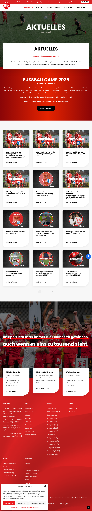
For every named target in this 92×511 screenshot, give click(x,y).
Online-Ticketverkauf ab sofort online (15, 233)
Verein (39, 7)
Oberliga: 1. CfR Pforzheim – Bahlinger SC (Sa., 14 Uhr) (45, 154)
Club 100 (85, 2)
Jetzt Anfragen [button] (72, 391)
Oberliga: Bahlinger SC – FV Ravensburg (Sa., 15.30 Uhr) (15, 193)
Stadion (68, 7)
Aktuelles (28, 7)
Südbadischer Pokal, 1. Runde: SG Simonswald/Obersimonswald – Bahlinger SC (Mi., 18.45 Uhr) (75, 195)
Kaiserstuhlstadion (9, 464)
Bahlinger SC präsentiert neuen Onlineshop (75, 233)
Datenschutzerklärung (26, 507)
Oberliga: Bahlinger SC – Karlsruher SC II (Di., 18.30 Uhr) (75, 154)
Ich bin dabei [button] (11, 391)
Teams (49, 7)
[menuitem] (18, 2)
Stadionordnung (8, 473)
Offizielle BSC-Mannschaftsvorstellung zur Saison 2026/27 (75, 273)
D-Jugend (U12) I (53, 441)
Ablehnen (21, 503)
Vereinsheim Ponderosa (11, 476)
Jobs (55, 2)
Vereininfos (29, 409)
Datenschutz (69, 498)
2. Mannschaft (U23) (54, 412)
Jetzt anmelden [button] (46, 108)
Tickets (19, 2)
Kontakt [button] (63, 2)
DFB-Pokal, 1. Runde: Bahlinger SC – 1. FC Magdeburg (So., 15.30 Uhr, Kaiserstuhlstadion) (15, 154)
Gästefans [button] (30, 2)
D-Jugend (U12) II (53, 444)
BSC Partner (29, 480)
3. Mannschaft (52, 415)
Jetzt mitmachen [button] (42, 389)
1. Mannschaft (52, 409)
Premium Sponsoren (32, 470)
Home (42, 32)
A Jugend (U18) (52, 422)
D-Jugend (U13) (52, 438)
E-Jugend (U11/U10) (53, 448)
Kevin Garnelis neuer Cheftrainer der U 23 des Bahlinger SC (45, 233)
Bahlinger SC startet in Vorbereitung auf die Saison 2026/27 (44, 273)
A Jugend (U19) (52, 418)
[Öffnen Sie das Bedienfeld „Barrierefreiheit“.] (88, 256)
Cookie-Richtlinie (14, 507)
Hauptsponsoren (31, 467)
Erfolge (27, 415)
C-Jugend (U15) (52, 431)
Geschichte (29, 412)
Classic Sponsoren (31, 473)
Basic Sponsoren (31, 477)
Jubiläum (72, 412)
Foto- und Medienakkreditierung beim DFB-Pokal (44, 193)
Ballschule (28, 428)
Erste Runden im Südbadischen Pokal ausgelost (14, 273)
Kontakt (28, 464)
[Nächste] (86, 292)
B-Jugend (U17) (52, 425)
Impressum (36, 507)
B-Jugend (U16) (52, 428)
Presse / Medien (30, 435)
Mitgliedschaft (44, 2)
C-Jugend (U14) (52, 435)
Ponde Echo (73, 409)
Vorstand (28, 418)
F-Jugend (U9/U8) (53, 451)
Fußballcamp (29, 431)
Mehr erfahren (11, 162)
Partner (27, 483)
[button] (45, 486)
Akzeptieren (9, 503)
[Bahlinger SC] (6, 5)
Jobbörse (28, 425)
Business (81, 7)
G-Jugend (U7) (52, 454)
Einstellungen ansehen (37, 503)
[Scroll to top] (88, 507)
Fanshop (74, 2)
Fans (57, 7)
